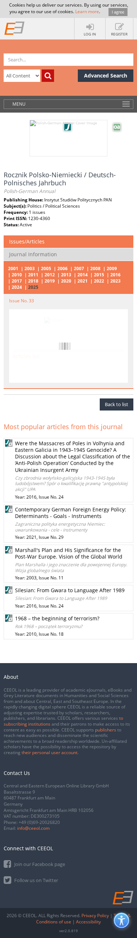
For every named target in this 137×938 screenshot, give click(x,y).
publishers (105, 730)
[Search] (48, 75)
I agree (118, 12)
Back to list (116, 404)
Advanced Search (105, 75)
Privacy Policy (95, 915)
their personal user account (49, 752)
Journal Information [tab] (33, 254)
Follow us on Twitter (35, 880)
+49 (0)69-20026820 (39, 822)
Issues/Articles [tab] (27, 241)
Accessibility (88, 922)
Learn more (87, 11)
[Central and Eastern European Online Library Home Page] (15, 28)
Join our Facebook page (39, 864)
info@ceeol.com (33, 828)
